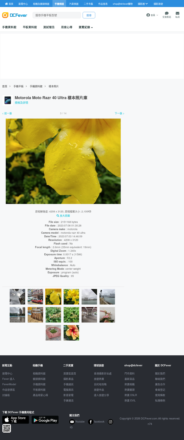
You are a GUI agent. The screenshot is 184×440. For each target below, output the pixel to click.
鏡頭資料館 (39, 379)
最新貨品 (130, 379)
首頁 (4, 86)
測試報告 (49, 27)
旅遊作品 (99, 389)
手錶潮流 (68, 400)
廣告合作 (160, 384)
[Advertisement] (155, 137)
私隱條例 (160, 400)
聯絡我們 (160, 379)
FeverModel (9, 384)
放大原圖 (64, 215)
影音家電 (68, 395)
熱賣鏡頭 (130, 389)
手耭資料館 (36, 86)
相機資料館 (39, 373)
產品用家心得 (40, 395)
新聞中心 (7, 373)
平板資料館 (30, 27)
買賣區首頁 (69, 373)
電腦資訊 (68, 389)
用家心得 (67, 27)
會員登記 (160, 389)
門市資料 (130, 373)
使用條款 (160, 395)
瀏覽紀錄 (85, 27)
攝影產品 (68, 379)
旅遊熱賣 (99, 379)
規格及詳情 (21, 102)
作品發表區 (8, 389)
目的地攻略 (100, 384)
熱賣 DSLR (131, 395)
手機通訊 (68, 384)
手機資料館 (9, 27)
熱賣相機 (130, 384)
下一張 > (119, 113)
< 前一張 (7, 113)
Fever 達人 (8, 379)
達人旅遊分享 (101, 395)
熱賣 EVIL (130, 400)
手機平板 (18, 86)
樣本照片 (54, 86)
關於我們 (160, 373)
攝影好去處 (103, 373)
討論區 (6, 395)
